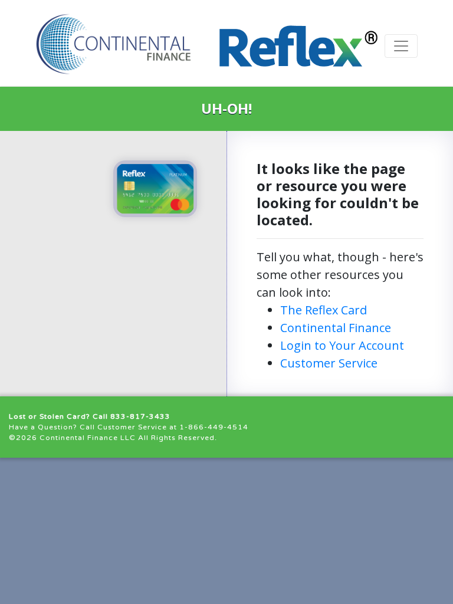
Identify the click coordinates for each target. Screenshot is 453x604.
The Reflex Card (323, 310)
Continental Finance (335, 328)
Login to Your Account (342, 345)
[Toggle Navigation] (401, 46)
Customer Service (329, 363)
